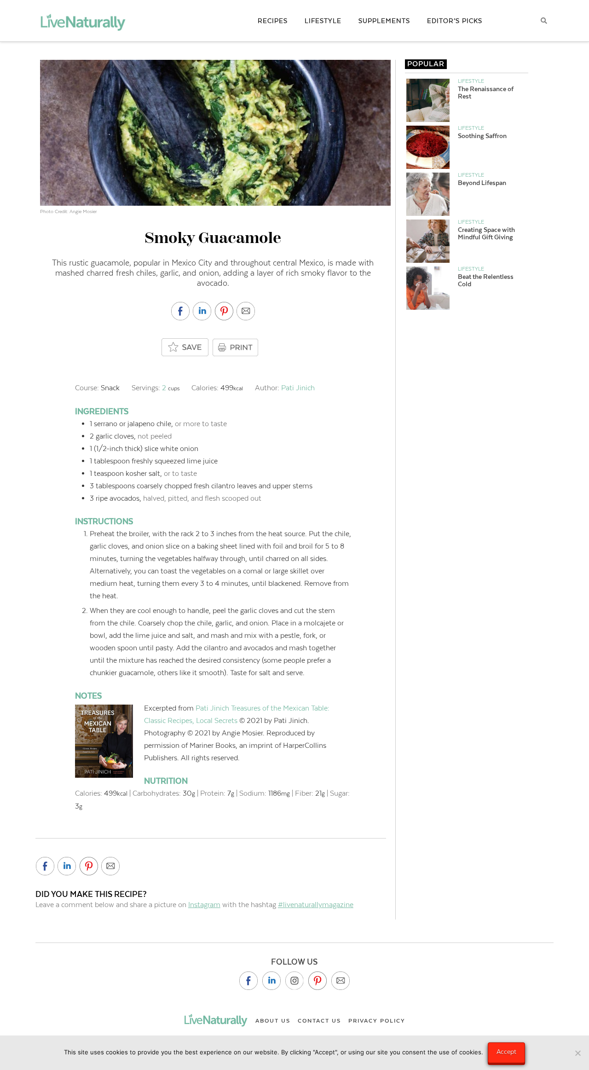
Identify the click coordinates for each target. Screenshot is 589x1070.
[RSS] (340, 981)
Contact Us (319, 1021)
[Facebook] (248, 981)
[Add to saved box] (185, 347)
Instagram (204, 904)
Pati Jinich (298, 387)
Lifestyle (471, 81)
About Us (272, 1021)
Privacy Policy (376, 1021)
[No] (577, 1053)
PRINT (236, 347)
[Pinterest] (317, 981)
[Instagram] (294, 981)
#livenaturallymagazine (315, 904)
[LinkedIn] (271, 981)
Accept (506, 1051)
